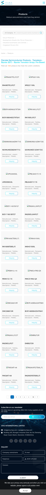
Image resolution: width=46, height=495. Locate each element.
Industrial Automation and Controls (14, 42)
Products (10, 53)
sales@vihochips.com (25, 430)
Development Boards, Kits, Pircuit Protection (17, 40)
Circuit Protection (8, 38)
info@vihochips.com (10, 430)
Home (3, 53)
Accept (25, 490)
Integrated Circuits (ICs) (10, 45)
